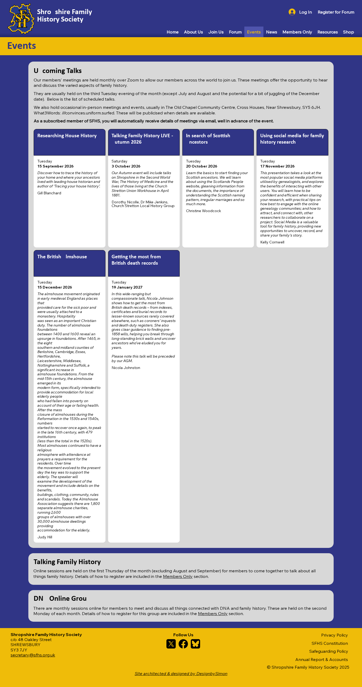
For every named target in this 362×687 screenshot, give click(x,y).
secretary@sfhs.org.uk (33, 655)
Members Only (178, 576)
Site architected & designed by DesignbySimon (181, 673)
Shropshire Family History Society (64, 15)
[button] (336, 12)
